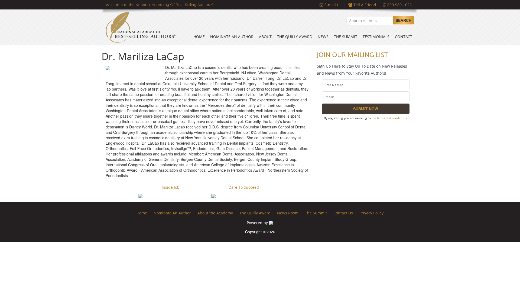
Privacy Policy (371, 212)
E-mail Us (332, 4)
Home (199, 36)
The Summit (345, 36)
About (265, 36)
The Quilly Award (294, 36)
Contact (403, 36)
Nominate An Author (231, 36)
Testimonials (376, 36)
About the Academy (215, 212)
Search (403, 20)
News (323, 36)
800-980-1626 (399, 4)
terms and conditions (392, 118)
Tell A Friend (364, 4)
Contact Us (343, 212)
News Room (287, 212)
